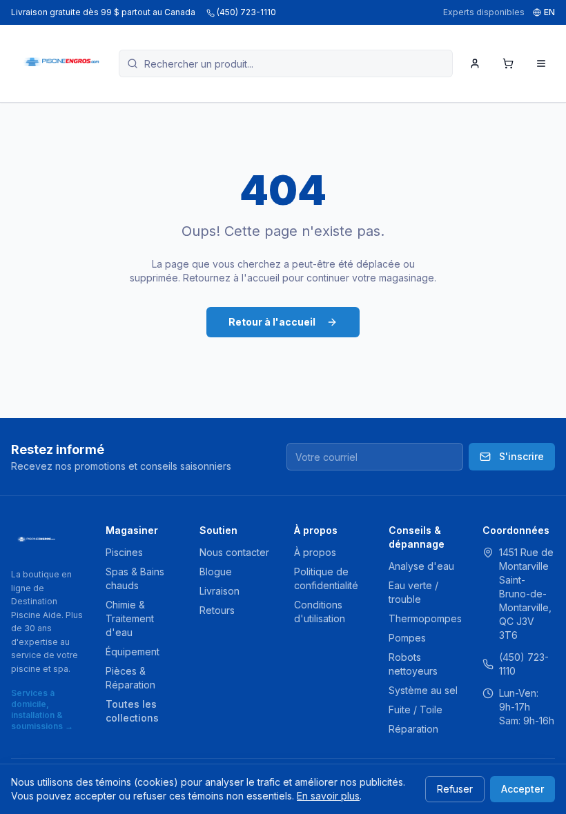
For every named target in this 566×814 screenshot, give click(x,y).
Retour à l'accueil (271, 322)
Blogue (215, 571)
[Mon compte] (475, 63)
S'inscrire (521, 456)
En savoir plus (328, 796)
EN (549, 12)
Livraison (219, 591)
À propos (315, 552)
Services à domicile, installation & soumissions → (42, 709)
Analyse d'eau (421, 566)
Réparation (413, 729)
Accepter (522, 789)
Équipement (132, 651)
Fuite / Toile (415, 709)
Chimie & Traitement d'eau (130, 618)
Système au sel (423, 690)
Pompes (407, 638)
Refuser (455, 789)
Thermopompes (425, 618)
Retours (217, 610)
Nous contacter (234, 552)
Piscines (124, 552)
